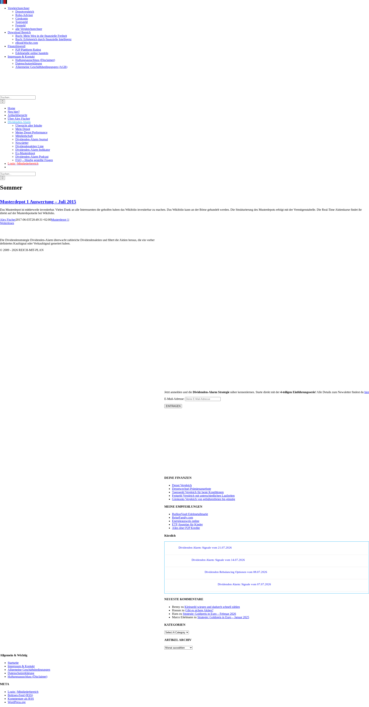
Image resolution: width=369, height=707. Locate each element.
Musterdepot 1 (60, 219)
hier (366, 392)
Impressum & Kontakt (21, 666)
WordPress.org (17, 702)
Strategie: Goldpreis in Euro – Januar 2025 (223, 617)
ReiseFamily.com (182, 517)
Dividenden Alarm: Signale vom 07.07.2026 (244, 584)
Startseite (13, 662)
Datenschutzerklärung (21, 673)
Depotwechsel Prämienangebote (191, 488)
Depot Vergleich (182, 485)
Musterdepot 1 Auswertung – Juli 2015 (38, 201)
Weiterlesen (7, 223)
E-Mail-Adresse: (174, 398)
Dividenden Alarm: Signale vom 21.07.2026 (205, 547)
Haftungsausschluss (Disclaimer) (27, 676)
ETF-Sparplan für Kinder (187, 524)
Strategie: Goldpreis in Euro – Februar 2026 (209, 613)
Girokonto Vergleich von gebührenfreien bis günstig (203, 499)
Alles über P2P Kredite (186, 528)
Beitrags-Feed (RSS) (20, 695)
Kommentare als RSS (21, 698)
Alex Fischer (8, 219)
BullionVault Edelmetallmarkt (190, 514)
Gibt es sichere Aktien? (199, 610)
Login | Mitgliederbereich (23, 691)
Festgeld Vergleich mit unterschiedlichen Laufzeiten (203, 495)
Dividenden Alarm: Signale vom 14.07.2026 (218, 559)
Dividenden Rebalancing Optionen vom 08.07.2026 (236, 572)
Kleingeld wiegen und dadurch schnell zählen (212, 606)
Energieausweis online (185, 521)
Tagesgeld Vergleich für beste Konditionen (198, 492)
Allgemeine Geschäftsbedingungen (29, 669)
